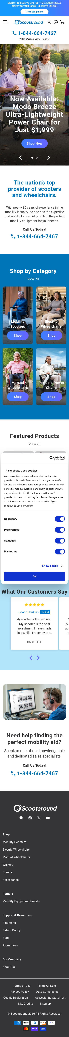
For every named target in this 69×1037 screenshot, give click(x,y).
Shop (18, 335)
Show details (50, 565)
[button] (5, 22)
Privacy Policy (20, 991)
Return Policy (12, 930)
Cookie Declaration (15, 997)
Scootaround (19, 1013)
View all (33, 279)
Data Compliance (47, 991)
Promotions (10, 945)
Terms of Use (21, 985)
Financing (9, 922)
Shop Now (34, 143)
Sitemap (45, 1003)
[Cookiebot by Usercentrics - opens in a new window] (49, 458)
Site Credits (25, 1003)
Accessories (11, 880)
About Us (9, 967)
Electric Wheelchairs (16, 849)
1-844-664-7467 (37, 33)
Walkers (8, 864)
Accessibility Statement (50, 997)
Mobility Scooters (14, 842)
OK (35, 576)
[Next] (48, 157)
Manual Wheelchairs (16, 857)
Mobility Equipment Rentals (21, 901)
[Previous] (21, 157)
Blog (6, 938)
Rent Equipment (34, 11)
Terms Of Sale (46, 985)
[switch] (60, 530)
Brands (7, 872)
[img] (34, 605)
